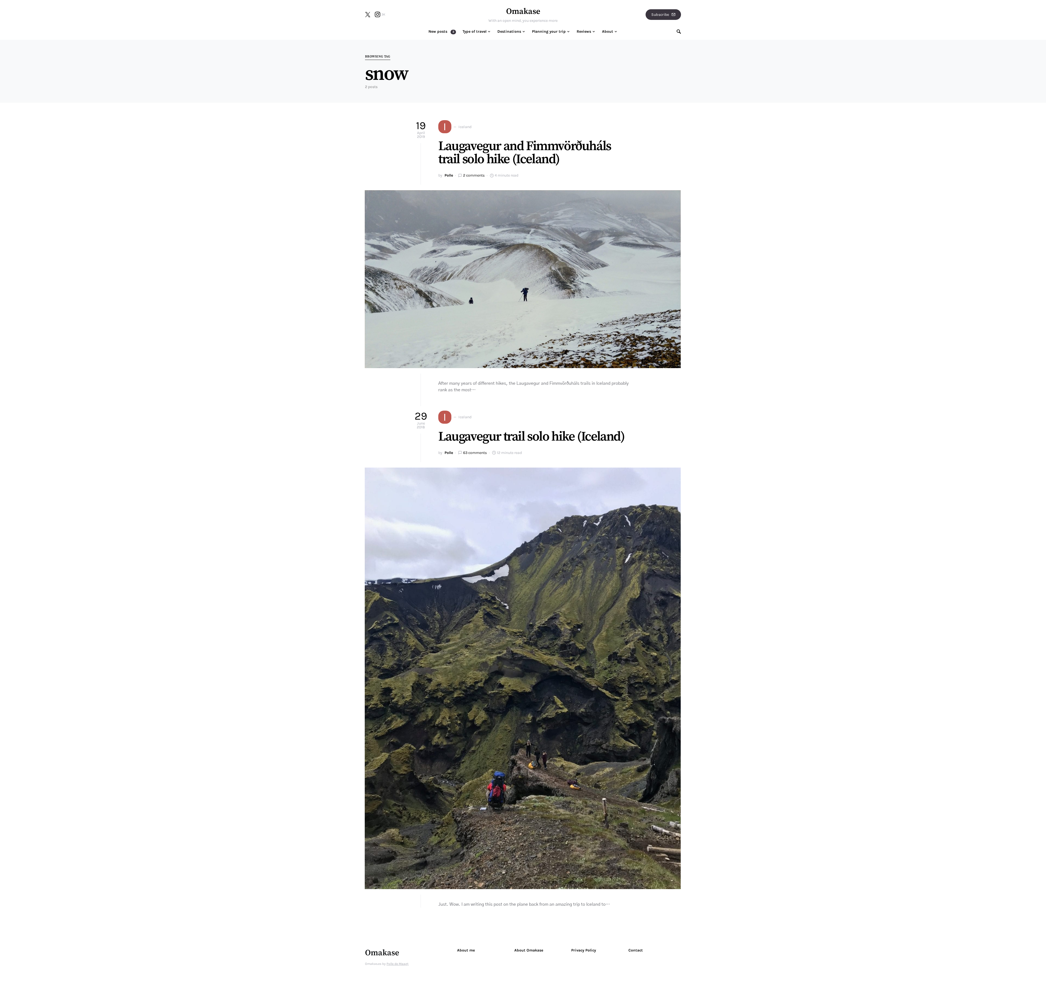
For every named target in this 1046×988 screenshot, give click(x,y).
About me (466, 950)
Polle (449, 175)
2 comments (474, 175)
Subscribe (660, 14)
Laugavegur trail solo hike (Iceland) (531, 437)
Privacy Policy (583, 950)
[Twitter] (367, 14)
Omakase (523, 11)
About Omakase (528, 950)
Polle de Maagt (398, 964)
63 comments (475, 452)
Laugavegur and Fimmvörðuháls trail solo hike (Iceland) (524, 153)
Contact (635, 950)
